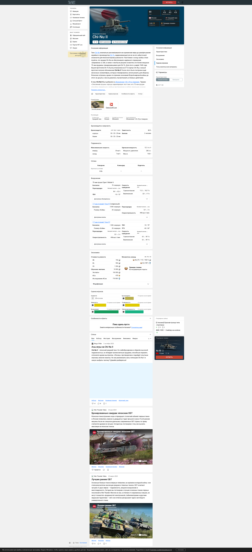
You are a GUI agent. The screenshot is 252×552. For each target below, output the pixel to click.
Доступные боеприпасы (102, 199)
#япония (100, 400)
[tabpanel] (121, 214)
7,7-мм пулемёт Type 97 (101, 204)
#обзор (94, 400)
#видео (94, 466)
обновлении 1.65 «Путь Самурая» (127, 82)
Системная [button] (83, 543)
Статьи (140, 94)
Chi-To (112, 55)
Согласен (181, 550)
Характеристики (100, 94)
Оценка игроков (113, 94)
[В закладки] (108, 469)
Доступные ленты (100, 217)
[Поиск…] (179, 2)
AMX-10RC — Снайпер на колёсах (168, 330)
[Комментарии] (103, 469)
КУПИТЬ (169, 357)
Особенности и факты (128, 94)
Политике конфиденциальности (161, 550)
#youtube (101, 466)
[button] (70, 543)
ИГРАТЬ (169, 2)
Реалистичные (163, 79)
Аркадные (176, 79)
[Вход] (183, 2)
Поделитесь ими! (136, 327)
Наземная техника (111, 400)
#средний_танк (123, 400)
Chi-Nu (97, 53)
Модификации (98, 284)
